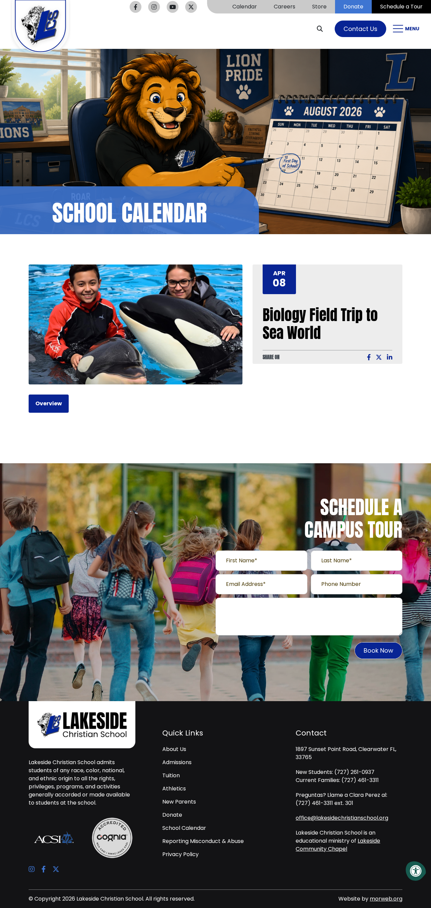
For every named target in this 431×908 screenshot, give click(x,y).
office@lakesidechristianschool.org (342, 818)
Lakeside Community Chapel (338, 845)
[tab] (49, 404)
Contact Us (360, 29)
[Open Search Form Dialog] (322, 29)
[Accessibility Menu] (416, 871)
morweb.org (386, 899)
